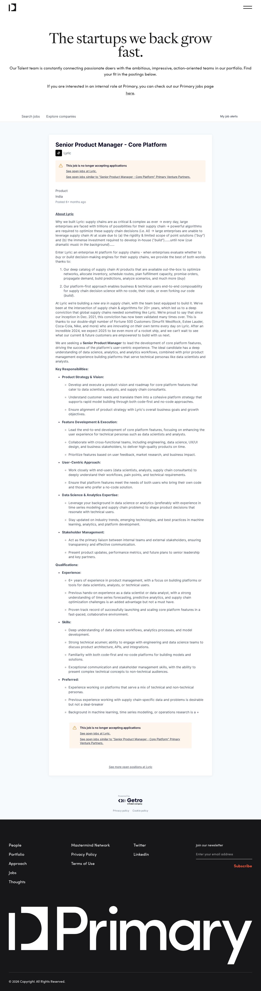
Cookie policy (140, 810)
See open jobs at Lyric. (81, 171)
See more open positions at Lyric (130, 767)
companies (61, 116)
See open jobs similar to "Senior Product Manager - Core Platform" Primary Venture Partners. (128, 176)
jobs (31, 116)
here (130, 93)
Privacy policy (121, 810)
